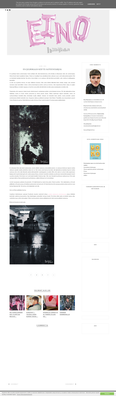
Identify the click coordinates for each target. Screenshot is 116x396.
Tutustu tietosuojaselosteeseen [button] (24, 394)
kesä (45, 66)
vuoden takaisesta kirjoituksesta (57, 194)
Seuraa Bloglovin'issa (89, 130)
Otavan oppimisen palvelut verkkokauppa (93, 169)
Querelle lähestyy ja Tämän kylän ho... (50, 314)
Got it (98, 4)
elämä (41, 66)
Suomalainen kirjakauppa (90, 167)
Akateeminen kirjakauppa (90, 173)
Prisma (85, 171)
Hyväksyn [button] (107, 393)
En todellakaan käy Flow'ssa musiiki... (16, 314)
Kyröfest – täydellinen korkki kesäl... (32, 314)
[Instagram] (9, 10)
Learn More (91, 4)
